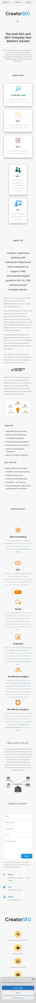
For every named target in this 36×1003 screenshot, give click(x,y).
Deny (18, 993)
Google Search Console (18, 650)
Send (27, 856)
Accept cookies (18, 988)
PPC (17, 592)
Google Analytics (25, 647)
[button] (33, 979)
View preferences (18, 998)
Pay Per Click (27, 573)
